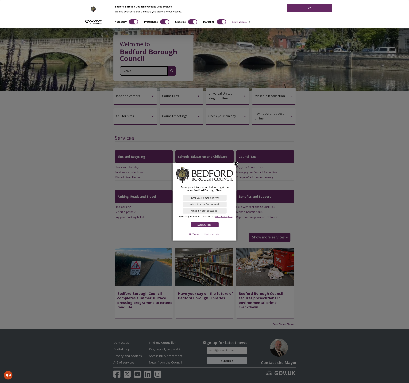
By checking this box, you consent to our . (206, 216)
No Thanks (194, 234)
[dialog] (204, 202)
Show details (239, 22)
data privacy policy (223, 216)
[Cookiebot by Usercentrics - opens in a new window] (94, 22)
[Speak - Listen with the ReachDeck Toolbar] (8, 375)
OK (309, 8)
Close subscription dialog (236, 163)
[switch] (164, 21)
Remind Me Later (212, 234)
